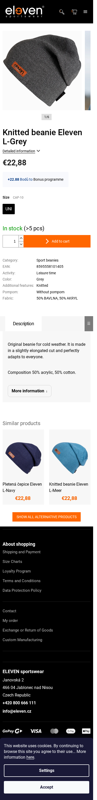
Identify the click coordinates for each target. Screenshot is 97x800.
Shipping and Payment (22, 552)
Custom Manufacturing (22, 640)
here (30, 757)
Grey (40, 279)
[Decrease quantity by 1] (21, 244)
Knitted (42, 285)
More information (28, 390)
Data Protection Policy (22, 590)
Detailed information (19, 151)
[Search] (63, 11)
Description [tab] (23, 323)
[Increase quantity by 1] (21, 238)
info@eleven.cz (17, 711)
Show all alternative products (47, 517)
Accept (46, 787)
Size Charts (12, 561)
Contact (9, 611)
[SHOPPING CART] (74, 12)
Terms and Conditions (22, 580)
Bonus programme (48, 179)
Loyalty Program (17, 571)
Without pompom (50, 292)
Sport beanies (47, 260)
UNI (8, 208)
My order (10, 620)
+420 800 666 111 (19, 702)
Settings (46, 770)
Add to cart (61, 241)
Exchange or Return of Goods (28, 630)
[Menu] (85, 11)
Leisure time (46, 273)
